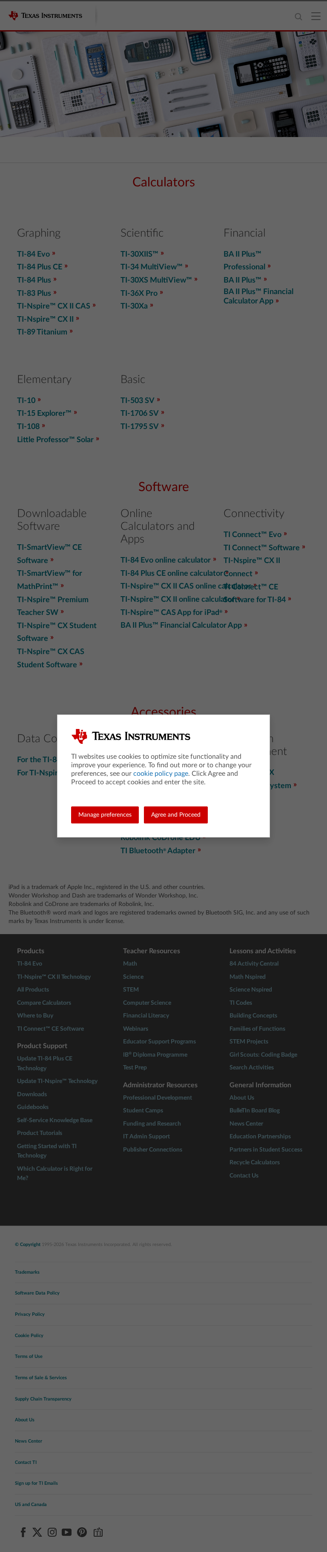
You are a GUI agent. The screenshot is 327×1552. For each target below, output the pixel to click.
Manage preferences (105, 815)
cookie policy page (160, 773)
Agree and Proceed (176, 815)
